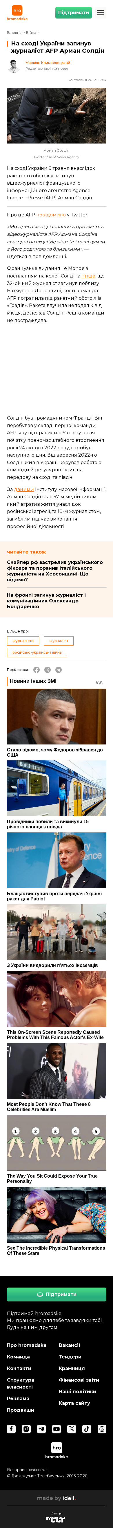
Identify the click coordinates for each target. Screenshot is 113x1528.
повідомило (51, 215)
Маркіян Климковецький (47, 63)
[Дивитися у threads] (102, 1429)
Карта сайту (74, 1403)
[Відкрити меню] (100, 13)
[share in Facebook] (36, 670)
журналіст (58, 641)
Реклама (18, 1398)
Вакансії (70, 1345)
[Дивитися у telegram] (41, 1429)
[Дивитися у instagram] (26, 1429)
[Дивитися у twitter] (71, 1429)
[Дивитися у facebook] (11, 1429)
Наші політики (77, 1391)
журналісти (23, 641)
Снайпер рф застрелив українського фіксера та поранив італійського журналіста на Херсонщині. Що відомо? (55, 571)
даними (24, 489)
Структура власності (20, 1383)
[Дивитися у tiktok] (86, 1429)
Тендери (70, 1357)
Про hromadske (27, 1345)
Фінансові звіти (79, 1380)
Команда (18, 1357)
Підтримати (73, 12)
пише (88, 276)
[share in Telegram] (58, 670)
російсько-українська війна (37, 652)
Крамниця (72, 1368)
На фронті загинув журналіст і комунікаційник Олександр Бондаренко (46, 600)
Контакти (19, 1368)
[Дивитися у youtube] (56, 1429)
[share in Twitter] (47, 670)
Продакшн (20, 1410)
